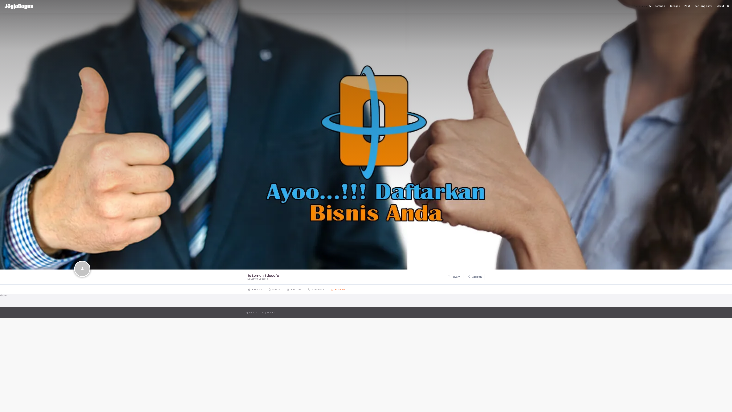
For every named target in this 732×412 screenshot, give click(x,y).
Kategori (675, 6)
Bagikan (476, 277)
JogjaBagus (268, 312)
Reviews (339, 289)
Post (687, 6)
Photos (296, 289)
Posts (276, 289)
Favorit (455, 277)
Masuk (720, 6)
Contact (318, 289)
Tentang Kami (703, 6)
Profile (257, 289)
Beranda (660, 6)
